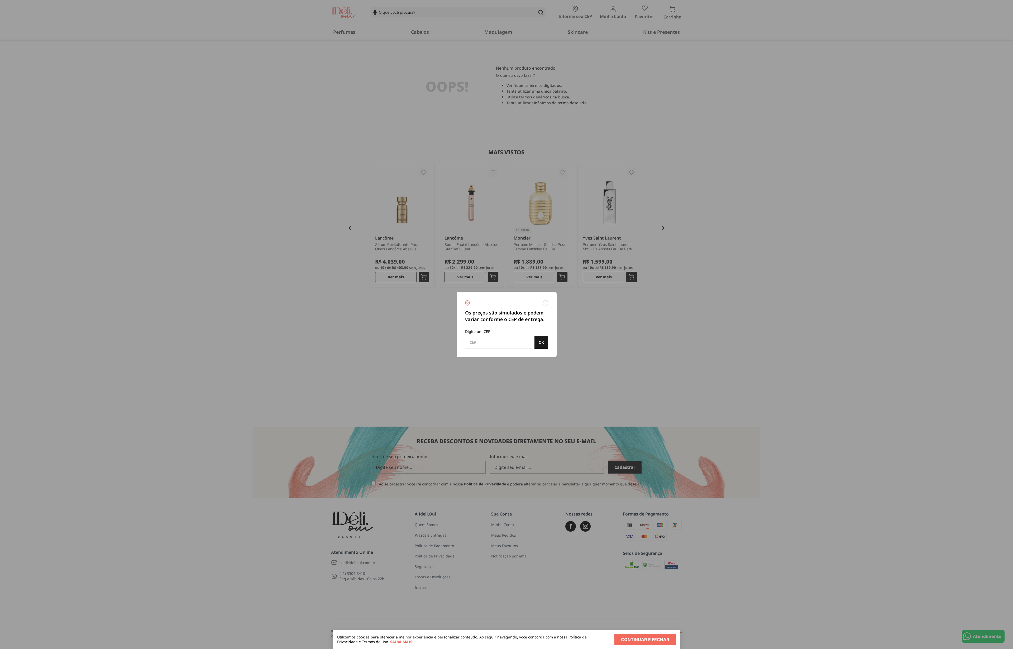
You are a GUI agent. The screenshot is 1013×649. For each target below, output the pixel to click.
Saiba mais (401, 641)
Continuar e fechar (645, 639)
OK (541, 342)
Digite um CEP (477, 331)
